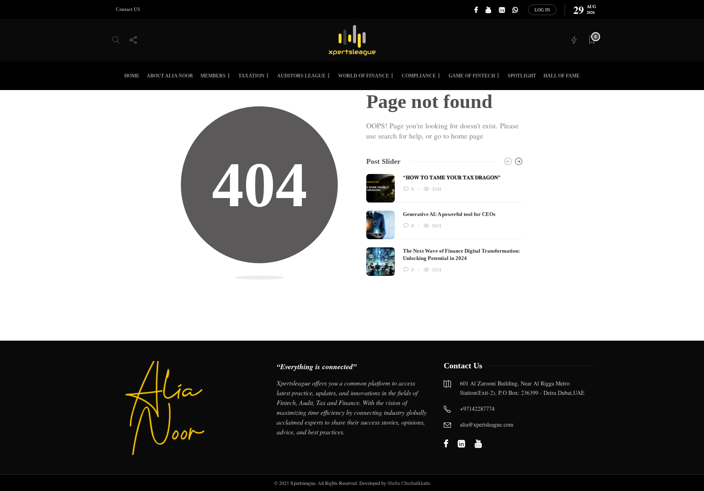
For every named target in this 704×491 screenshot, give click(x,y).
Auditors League (301, 76)
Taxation (251, 76)
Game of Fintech (472, 76)
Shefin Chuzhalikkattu (408, 483)
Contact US (128, 9)
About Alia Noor (170, 76)
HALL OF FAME (561, 76)
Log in (542, 9)
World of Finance (363, 76)
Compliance (419, 76)
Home (131, 76)
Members (213, 76)
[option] (444, 225)
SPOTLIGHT (522, 76)
